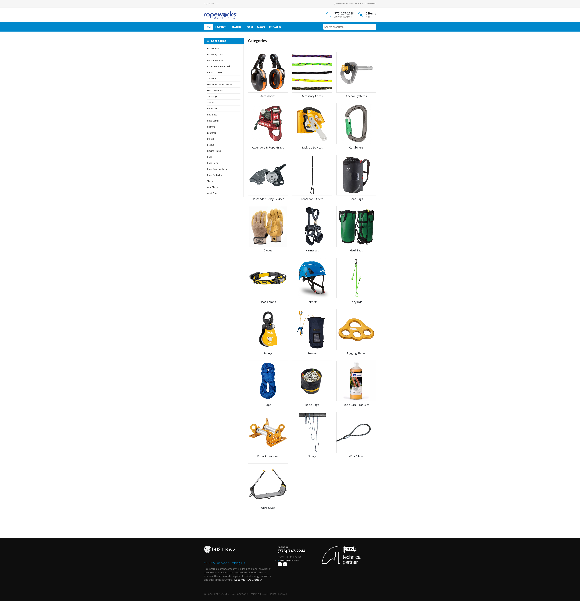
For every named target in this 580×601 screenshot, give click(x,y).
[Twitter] (285, 564)
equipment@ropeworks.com (289, 560)
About (250, 27)
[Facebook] (280, 564)
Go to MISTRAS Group (247, 579)
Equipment (221, 27)
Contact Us (275, 27)
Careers (261, 27)
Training (237, 27)
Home (208, 27)
